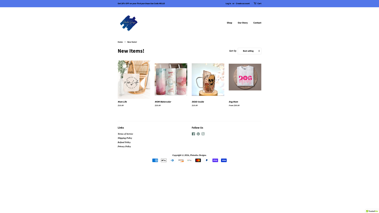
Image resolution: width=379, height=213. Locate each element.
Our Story (243, 22)
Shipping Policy (125, 138)
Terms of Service (125, 133)
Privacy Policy (124, 146)
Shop (229, 22)
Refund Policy (124, 142)
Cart (259, 3)
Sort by (232, 50)
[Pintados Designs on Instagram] (203, 134)
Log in (228, 3)
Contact (257, 22)
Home (120, 42)
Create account (243, 3)
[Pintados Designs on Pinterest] (198, 134)
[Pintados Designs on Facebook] (193, 134)
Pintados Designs (198, 155)
